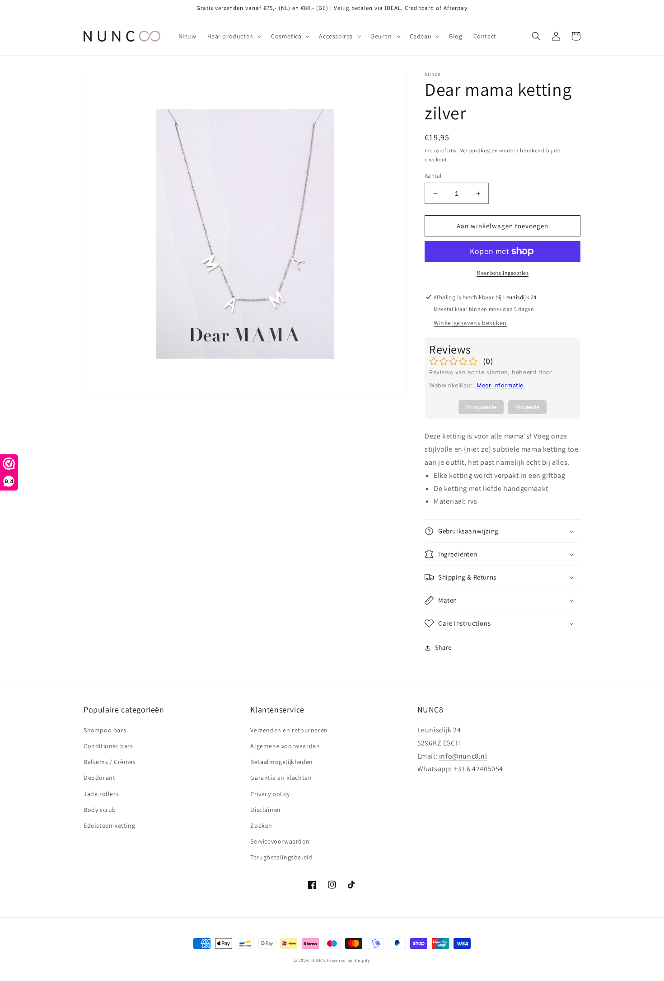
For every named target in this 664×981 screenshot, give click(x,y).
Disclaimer (265, 810)
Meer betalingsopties (502, 272)
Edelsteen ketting (109, 825)
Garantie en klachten (281, 777)
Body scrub (100, 810)
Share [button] (443, 647)
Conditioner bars (108, 746)
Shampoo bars (105, 730)
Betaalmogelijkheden (281, 762)
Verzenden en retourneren (288, 730)
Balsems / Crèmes (110, 762)
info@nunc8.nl (463, 756)
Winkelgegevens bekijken (470, 323)
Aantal (433, 175)
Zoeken (261, 825)
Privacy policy (270, 794)
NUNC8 (318, 960)
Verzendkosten (479, 150)
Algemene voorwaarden (285, 746)
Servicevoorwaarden (279, 841)
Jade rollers (101, 794)
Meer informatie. (501, 385)
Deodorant (99, 777)
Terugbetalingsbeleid (281, 857)
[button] (234, 36)
